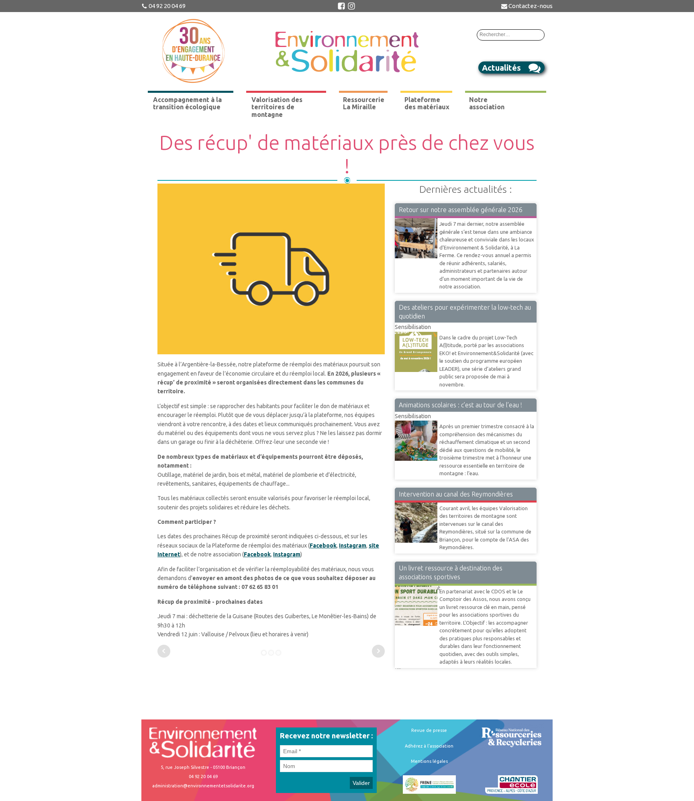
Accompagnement (417, 585)
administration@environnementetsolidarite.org (203, 785)
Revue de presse (429, 730)
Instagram (352, 545)
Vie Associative (414, 217)
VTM (401, 502)
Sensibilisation (413, 327)
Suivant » (399, 668)
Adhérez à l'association (429, 746)
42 (397, 668)
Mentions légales (429, 761)
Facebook (323, 545)
